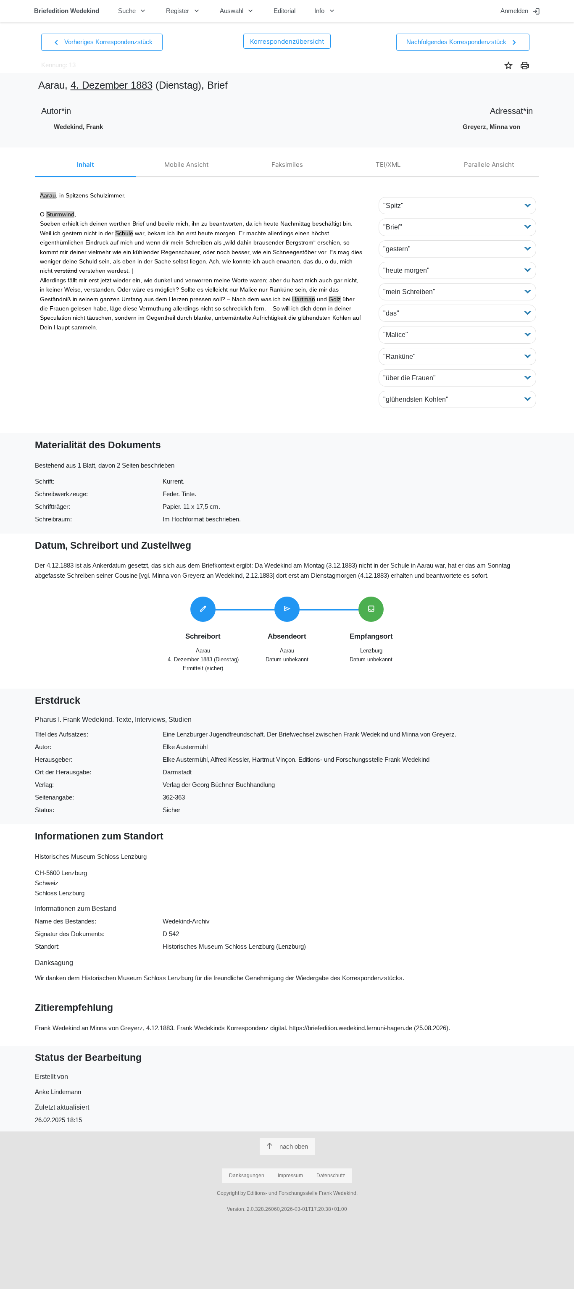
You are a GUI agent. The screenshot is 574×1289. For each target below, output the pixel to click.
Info (325, 11)
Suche (132, 11)
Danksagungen (246, 1176)
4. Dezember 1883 (112, 85)
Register (183, 11)
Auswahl (237, 11)
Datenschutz (330, 1176)
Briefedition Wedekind (66, 10)
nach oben (293, 1146)
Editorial (284, 10)
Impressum (290, 1176)
